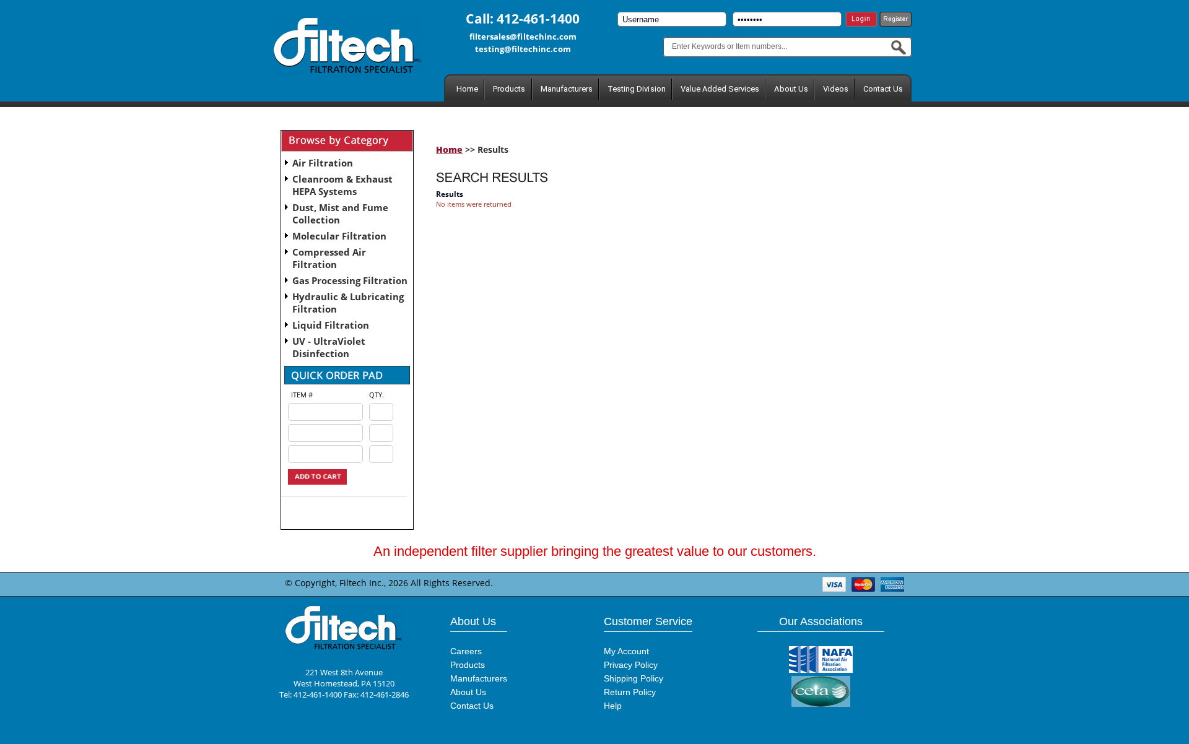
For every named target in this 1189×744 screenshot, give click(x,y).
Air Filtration (322, 163)
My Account (626, 651)
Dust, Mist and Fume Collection (340, 213)
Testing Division (637, 88)
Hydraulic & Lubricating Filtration (348, 302)
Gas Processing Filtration (349, 280)
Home (467, 88)
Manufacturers (567, 88)
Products (509, 88)
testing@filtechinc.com (522, 48)
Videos (835, 88)
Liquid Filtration (330, 325)
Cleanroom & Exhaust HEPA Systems (342, 185)
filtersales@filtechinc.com (523, 36)
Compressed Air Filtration (329, 258)
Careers (466, 651)
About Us (791, 88)
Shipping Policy (633, 678)
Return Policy (630, 692)
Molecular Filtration (339, 236)
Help (613, 706)
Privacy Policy (631, 665)
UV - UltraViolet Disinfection (328, 347)
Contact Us (883, 88)
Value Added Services (720, 88)
